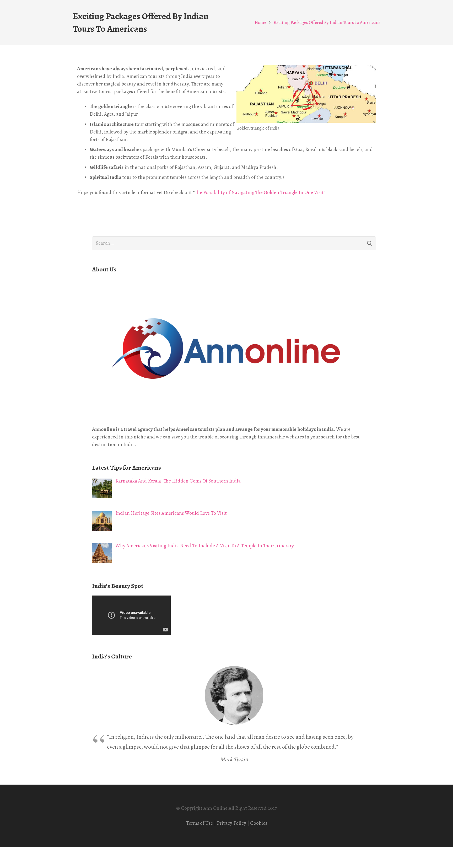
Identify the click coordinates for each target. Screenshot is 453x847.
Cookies (258, 823)
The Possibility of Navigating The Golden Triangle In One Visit (259, 192)
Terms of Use (199, 823)
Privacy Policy (231, 823)
